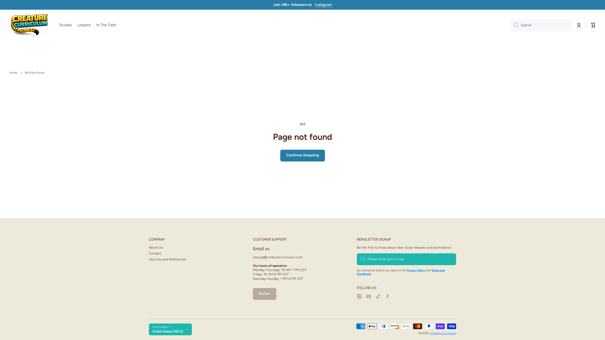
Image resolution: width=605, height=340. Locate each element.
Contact (155, 253)
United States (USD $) (167, 331)
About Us (156, 248)
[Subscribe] (450, 259)
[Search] (514, 25)
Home (13, 72)
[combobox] (541, 25)
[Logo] (29, 25)
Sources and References (167, 259)
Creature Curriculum (443, 333)
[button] (593, 25)
